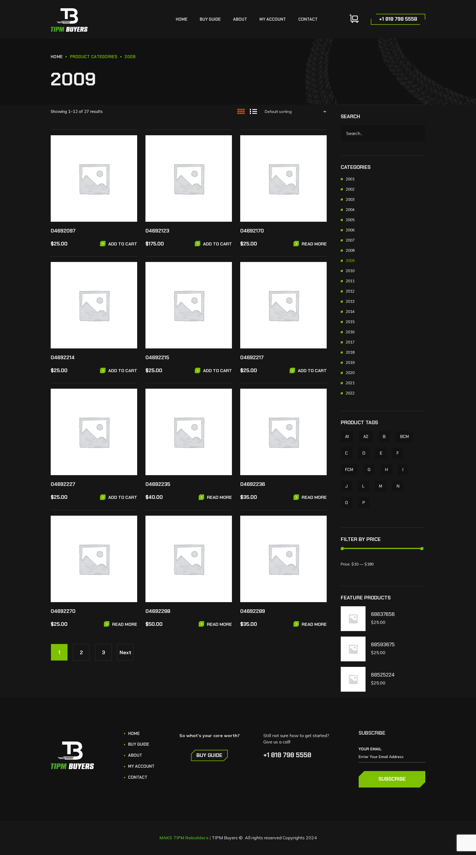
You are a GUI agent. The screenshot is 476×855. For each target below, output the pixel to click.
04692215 (157, 357)
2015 (350, 321)
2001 (350, 179)
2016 (350, 331)
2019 (350, 362)
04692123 (157, 231)
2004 (350, 209)
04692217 (252, 357)
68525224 (382, 675)
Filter (351, 564)
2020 (350, 372)
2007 (350, 240)
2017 (350, 342)
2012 (350, 291)
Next (125, 652)
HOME (57, 56)
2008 (350, 250)
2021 (350, 382)
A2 (365, 436)
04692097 (63, 231)
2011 (350, 280)
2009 (350, 260)
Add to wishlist (129, 146)
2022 (350, 393)
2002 (350, 189)
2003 (350, 199)
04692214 (63, 357)
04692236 (252, 484)
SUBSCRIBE (392, 779)
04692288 (157, 611)
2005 (350, 219)
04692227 (63, 484)
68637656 (383, 614)
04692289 (252, 611)
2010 (350, 270)
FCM (349, 469)
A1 (347, 436)
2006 (350, 230)
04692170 (252, 231)
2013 (350, 301)
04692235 (157, 484)
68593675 (383, 645)
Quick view (129, 158)
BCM (404, 436)
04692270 (63, 611)
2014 (350, 311)
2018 (350, 352)
